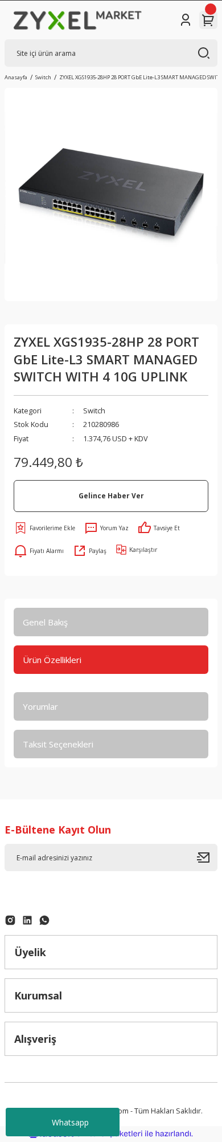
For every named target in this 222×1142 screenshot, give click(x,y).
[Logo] (78, 20)
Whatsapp (70, 1122)
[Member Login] (185, 20)
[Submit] (207, 857)
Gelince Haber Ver (111, 495)
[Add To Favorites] (44, 528)
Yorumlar (40, 706)
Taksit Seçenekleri (58, 744)
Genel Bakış (45, 622)
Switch (94, 410)
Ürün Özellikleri (52, 659)
